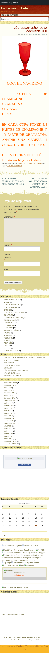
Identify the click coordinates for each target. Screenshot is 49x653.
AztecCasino (8, 637)
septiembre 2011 (10, 423)
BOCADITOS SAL (10, 307)
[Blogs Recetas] (15, 587)
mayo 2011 (8, 428)
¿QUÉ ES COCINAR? (12, 360)
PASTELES (8, 335)
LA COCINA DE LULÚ (12, 373)
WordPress (20, 646)
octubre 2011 (9, 421)
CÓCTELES (23, 163)
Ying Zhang (44, 646)
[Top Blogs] (6, 563)
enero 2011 (8, 439)
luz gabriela (43, 34)
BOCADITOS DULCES (12, 305)
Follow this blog (24, 464)
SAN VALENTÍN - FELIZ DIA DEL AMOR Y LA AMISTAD (24, 358)
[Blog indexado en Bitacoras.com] (25, 563)
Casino (17, 637)
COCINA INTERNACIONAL (14, 312)
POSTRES (8, 343)
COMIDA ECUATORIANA (13, 317)
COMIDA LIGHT (10, 320)
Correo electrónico (8, 257)
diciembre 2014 (10, 398)
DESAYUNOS (9, 323)
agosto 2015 (8, 395)
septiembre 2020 (10, 383)
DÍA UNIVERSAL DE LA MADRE (16, 370)
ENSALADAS (9, 325)
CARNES (7, 310)
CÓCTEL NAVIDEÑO (14, 166)
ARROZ (7, 302)
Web (6, 269)
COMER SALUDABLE (12, 365)
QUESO (7, 346)
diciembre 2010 (10, 441)
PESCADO (8, 338)
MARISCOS (8, 328)
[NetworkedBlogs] (24, 458)
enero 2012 (8, 416)
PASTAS (7, 333)
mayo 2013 (8, 408)
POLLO (7, 340)
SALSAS (7, 348)
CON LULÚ (8, 368)
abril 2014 (7, 403)
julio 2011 (7, 426)
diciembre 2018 (10, 385)
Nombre (8, 245)
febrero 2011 (9, 436)
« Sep (4, 535)
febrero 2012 (9, 413)
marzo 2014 (8, 405)
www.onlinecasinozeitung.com (13, 615)
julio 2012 (7, 411)
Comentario (9, 217)
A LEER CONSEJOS (11, 300)
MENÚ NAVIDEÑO (35, 163)
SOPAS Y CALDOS (11, 351)
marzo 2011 (8, 434)
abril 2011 (7, 431)
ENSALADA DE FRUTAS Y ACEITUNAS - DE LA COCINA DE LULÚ (13, 181)
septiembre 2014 (10, 400)
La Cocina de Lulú (14, 7)
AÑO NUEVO (9, 363)
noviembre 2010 (10, 444)
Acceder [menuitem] (4, 3)
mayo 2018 (8, 390)
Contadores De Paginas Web (28, 640)
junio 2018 (8, 388)
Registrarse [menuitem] (13, 3)
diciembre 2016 (10, 393)
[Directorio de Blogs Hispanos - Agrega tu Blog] (18, 550)
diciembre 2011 (9, 418)
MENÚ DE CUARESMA (12, 375)
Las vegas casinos (28, 637)
